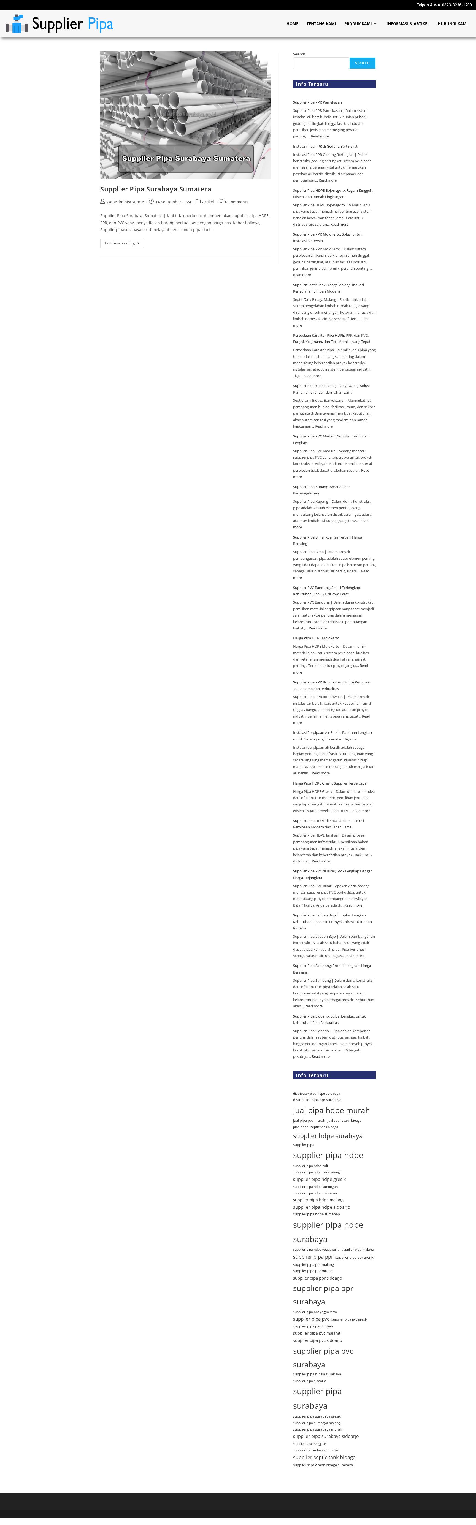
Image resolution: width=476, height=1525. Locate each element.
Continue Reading (124, 242)
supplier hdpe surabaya (328, 1136)
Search (299, 54)
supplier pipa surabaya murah (317, 1429)
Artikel (208, 201)
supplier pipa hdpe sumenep (316, 1214)
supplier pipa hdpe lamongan (315, 1186)
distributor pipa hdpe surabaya (316, 1093)
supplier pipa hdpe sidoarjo (321, 1207)
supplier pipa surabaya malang (316, 1422)
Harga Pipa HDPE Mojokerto (316, 638)
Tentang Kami (321, 23)
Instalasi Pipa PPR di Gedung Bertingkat (325, 146)
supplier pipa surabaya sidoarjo (326, 1436)
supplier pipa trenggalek (310, 1444)
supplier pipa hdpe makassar (315, 1193)
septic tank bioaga (324, 1126)
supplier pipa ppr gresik (354, 1257)
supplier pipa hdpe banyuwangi (317, 1172)
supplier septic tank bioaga (324, 1457)
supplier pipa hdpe (328, 1155)
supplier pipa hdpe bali (310, 1165)
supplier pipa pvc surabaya (323, 1357)
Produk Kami (358, 23)
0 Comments (236, 201)
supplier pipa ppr (313, 1256)
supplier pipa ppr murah (313, 1270)
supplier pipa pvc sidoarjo (317, 1340)
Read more (320, 136)
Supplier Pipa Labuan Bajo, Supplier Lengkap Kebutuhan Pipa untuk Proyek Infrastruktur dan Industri (332, 922)
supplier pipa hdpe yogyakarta (316, 1249)
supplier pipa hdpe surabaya (328, 1231)
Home (292, 23)
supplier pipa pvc (311, 1319)
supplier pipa (303, 1144)
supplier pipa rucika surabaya (317, 1374)
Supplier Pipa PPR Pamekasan (318, 102)
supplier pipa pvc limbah (313, 1326)
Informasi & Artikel (407, 23)
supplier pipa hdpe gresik (319, 1179)
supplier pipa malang (358, 1249)
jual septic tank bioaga (345, 1120)
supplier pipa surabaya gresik (317, 1416)
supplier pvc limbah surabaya (315, 1450)
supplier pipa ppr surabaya (323, 1295)
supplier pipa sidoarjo (309, 1380)
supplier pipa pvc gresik (349, 1319)
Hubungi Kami (453, 23)
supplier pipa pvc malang (316, 1333)
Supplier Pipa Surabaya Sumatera (156, 188)
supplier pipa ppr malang (313, 1264)
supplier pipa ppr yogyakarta (315, 1311)
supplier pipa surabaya (317, 1398)
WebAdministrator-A (125, 201)
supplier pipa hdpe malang (318, 1199)
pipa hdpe (300, 1126)
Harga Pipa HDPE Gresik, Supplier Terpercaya (329, 783)
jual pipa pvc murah (309, 1120)
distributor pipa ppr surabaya (317, 1099)
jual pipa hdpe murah (331, 1110)
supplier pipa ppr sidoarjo (317, 1278)
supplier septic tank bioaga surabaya (323, 1464)
